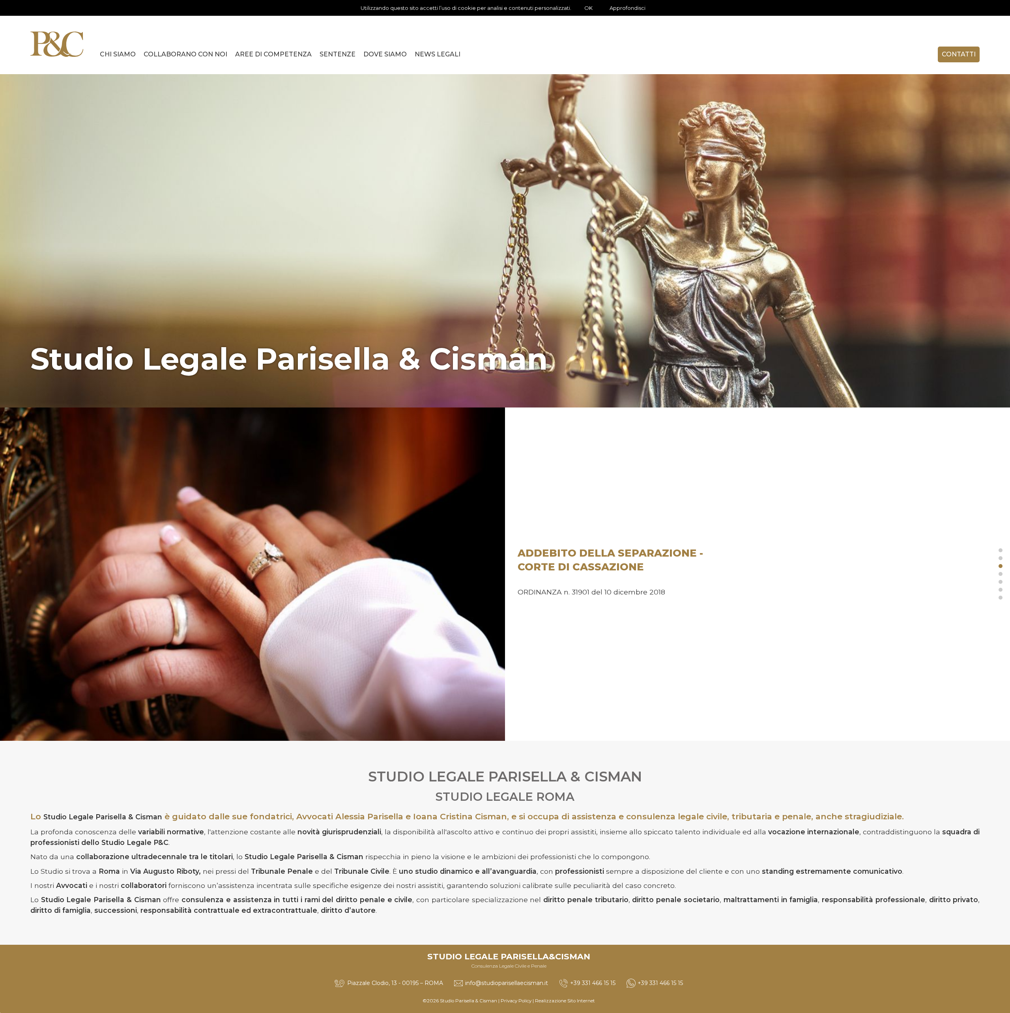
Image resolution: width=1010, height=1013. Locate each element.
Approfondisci (627, 8)
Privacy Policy (516, 1001)
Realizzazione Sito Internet (565, 1001)
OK (588, 8)
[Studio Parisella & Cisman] (56, 44)
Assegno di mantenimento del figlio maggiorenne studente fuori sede (629, 573)
